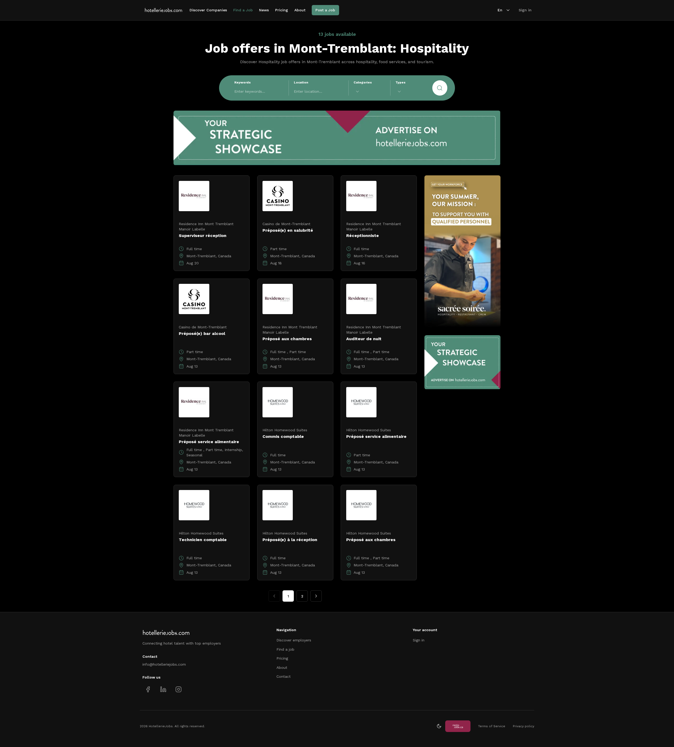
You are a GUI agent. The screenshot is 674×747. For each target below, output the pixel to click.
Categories (363, 82)
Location (301, 82)
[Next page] (316, 596)
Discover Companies (208, 10)
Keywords (242, 82)
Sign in (525, 10)
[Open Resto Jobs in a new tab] (457, 726)
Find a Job (243, 10)
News (264, 10)
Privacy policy (523, 726)
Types (400, 82)
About (299, 10)
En (500, 10)
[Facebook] (148, 689)
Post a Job (325, 10)
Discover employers (293, 640)
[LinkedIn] (163, 689)
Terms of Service (491, 726)
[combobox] (369, 91)
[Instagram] (178, 689)
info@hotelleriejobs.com (164, 664)
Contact (283, 676)
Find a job (285, 649)
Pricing (281, 10)
